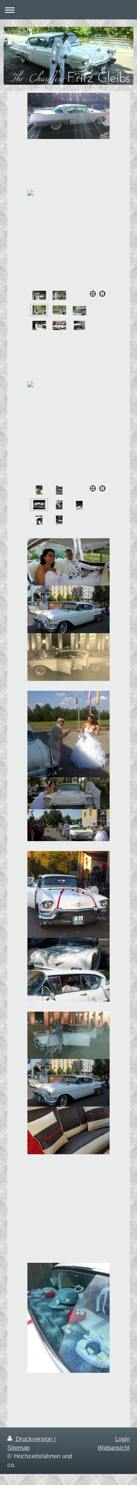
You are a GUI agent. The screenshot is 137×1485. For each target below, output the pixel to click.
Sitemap (18, 1447)
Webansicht (114, 1447)
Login (122, 1439)
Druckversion (34, 1439)
